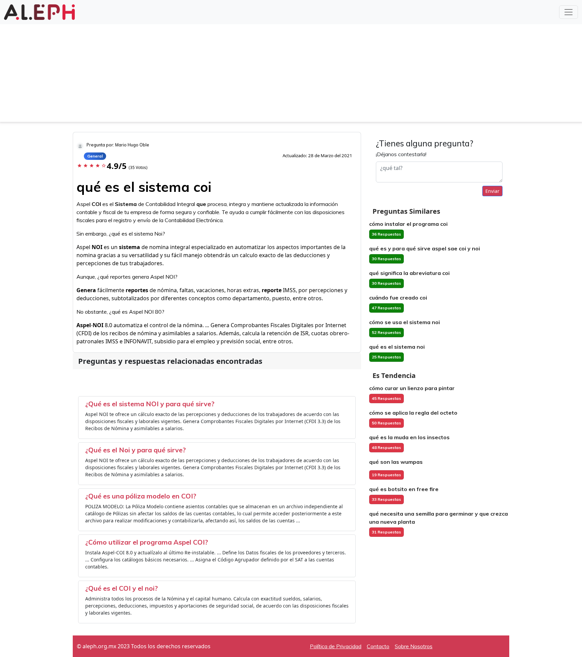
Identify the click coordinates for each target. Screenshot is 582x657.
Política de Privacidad (335, 646)
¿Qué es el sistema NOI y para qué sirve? (150, 404)
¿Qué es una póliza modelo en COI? (140, 496)
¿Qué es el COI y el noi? (121, 588)
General (95, 156)
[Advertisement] (291, 75)
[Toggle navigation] (568, 12)
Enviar (492, 191)
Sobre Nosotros (413, 646)
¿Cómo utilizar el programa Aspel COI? (146, 542)
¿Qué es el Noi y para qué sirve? (135, 450)
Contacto (378, 646)
